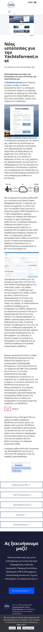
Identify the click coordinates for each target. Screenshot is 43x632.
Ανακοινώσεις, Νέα (20, 485)
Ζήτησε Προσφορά (20, 591)
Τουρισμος (16, 471)
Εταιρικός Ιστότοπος (21, 468)
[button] (30, 2)
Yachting (18, 465)
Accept (12, 628)
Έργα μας (27, 67)
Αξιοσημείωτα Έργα (21, 505)
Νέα (33, 67)
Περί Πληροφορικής (21, 495)
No (19, 628)
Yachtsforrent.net (12, 79)
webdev (11, 67)
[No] (40, 623)
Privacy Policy (28, 628)
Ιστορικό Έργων (20, 525)
